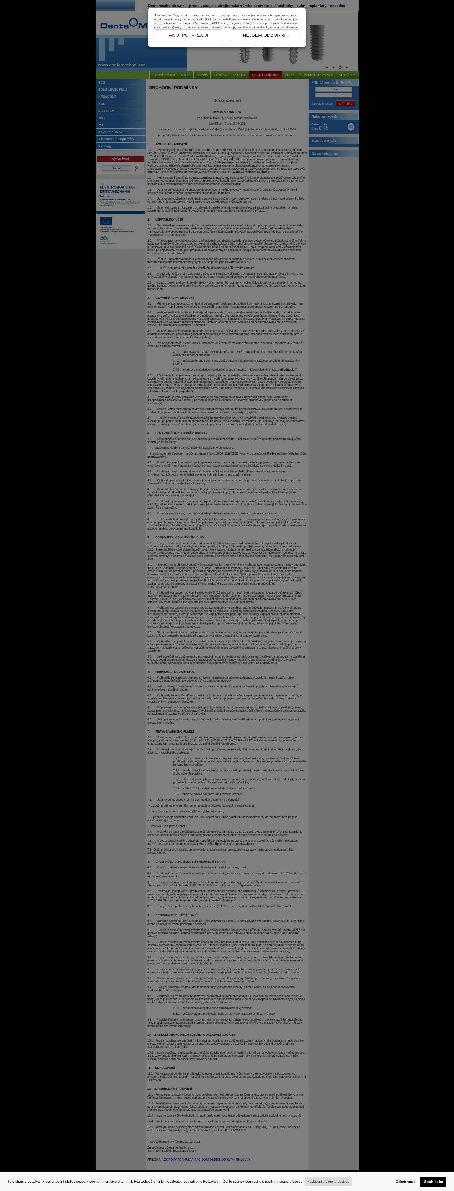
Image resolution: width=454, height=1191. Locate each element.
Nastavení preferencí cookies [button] (328, 1181)
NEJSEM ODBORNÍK (265, 35)
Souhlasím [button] (433, 1181)
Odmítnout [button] (405, 1181)
